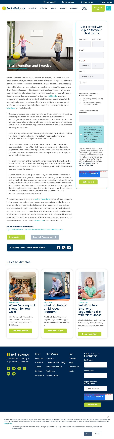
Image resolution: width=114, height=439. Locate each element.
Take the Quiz (50, 2)
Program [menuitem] (50, 358)
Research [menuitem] (74, 8)
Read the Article (20, 330)
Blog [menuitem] (71, 362)
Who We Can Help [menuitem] (54, 367)
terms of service (86, 165)
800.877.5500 (69, 2)
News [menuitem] (71, 354)
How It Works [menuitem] (84, 8)
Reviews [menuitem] (63, 8)
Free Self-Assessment (43, 237)
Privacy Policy (8, 423)
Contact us (39, 220)
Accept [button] (88, 434)
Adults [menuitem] (53, 8)
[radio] (91, 99)
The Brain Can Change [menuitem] (56, 362)
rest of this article (42, 199)
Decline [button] (97, 434)
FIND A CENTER (88, 2)
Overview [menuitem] (32, 8)
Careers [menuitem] (72, 358)
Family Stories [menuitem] (52, 375)
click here (11, 108)
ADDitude (53, 96)
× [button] (108, 416)
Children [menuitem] (43, 8)
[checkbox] (91, 101)
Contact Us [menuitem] (74, 367)
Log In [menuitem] (71, 371)
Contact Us (98, 8)
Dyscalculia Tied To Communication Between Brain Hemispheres (35, 229)
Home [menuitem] (38, 354)
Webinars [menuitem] (50, 371)
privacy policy (85, 163)
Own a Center (107, 2)
